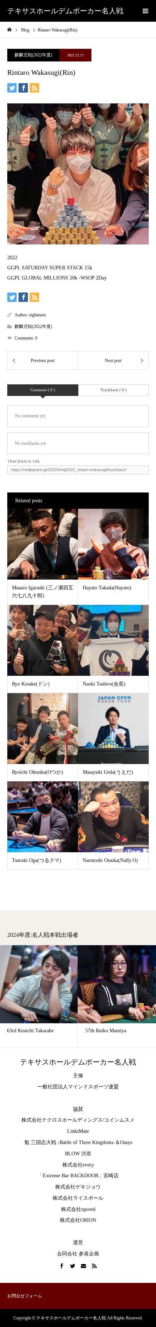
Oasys (126, 1142)
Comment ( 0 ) (42, 390)
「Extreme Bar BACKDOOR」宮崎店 (78, 1175)
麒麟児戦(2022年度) (33, 54)
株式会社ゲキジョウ (78, 1187)
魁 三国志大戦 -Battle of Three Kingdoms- (69, 1142)
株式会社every (78, 1165)
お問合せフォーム (24, 1295)
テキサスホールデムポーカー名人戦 (65, 11)
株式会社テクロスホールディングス (62, 1120)
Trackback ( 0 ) (113, 390)
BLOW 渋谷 (78, 1153)
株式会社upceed (78, 1209)
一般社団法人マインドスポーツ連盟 (78, 1086)
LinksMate (78, 1131)
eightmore (37, 314)
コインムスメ (119, 1120)
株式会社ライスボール (78, 1198)
